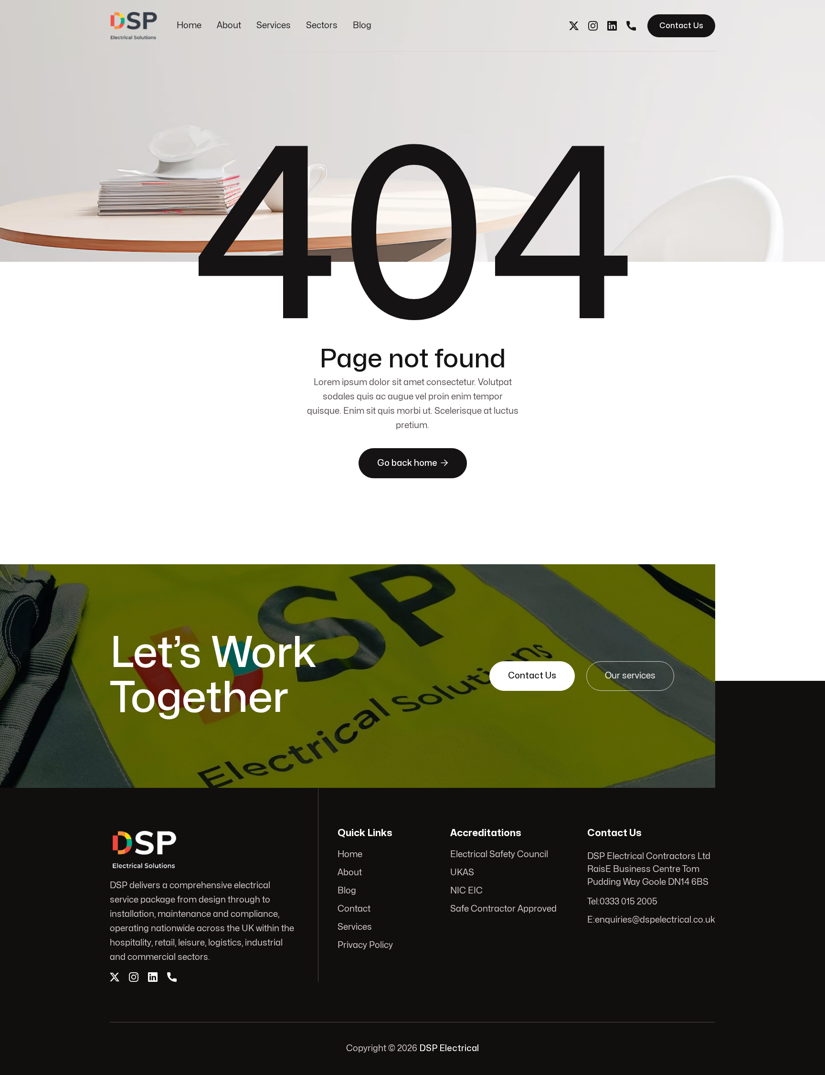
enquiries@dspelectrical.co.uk (655, 920)
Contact (354, 909)
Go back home (412, 463)
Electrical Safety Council (499, 854)
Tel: (593, 902)
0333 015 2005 (628, 902)
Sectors (322, 26)
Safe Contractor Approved (503, 909)
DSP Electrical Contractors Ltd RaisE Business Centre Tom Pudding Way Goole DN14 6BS (648, 869)
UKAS (462, 873)
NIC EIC (466, 891)
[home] (134, 25)
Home (189, 26)
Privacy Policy (365, 945)
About (229, 26)
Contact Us (681, 26)
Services (273, 26)
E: (591, 920)
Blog (362, 26)
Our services (630, 676)
